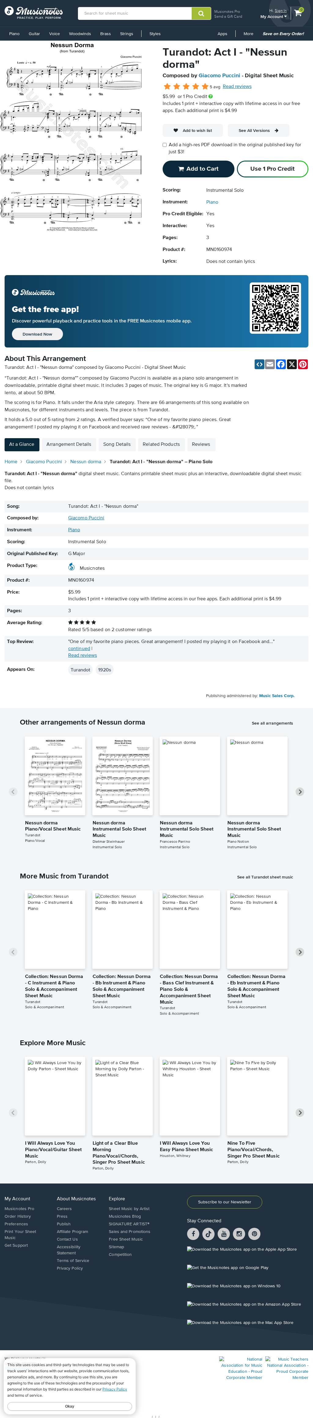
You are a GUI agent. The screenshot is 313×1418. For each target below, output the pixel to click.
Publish (64, 1224)
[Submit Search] (201, 13)
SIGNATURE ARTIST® (129, 1224)
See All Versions (254, 130)
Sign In (281, 10)
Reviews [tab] (201, 444)
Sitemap (116, 1247)
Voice (54, 34)
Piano (14, 34)
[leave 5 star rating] (205, 86)
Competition (120, 1255)
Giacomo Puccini (219, 75)
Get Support (16, 1245)
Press (62, 1216)
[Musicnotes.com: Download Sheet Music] (34, 12)
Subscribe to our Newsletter (224, 1202)
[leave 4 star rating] (196, 86)
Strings (126, 34)
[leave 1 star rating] (167, 86)
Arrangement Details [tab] (68, 444)
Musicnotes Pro (227, 11)
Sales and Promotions (129, 1232)
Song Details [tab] (117, 444)
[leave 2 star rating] (177, 86)
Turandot (80, 669)
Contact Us (67, 1239)
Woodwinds (80, 34)
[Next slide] (300, 791)
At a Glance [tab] (21, 444)
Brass (105, 34)
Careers (64, 1209)
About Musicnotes (76, 1199)
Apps (222, 34)
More (250, 36)
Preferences (16, 1224)
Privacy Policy (70, 1268)
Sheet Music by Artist (129, 1209)
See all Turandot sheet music (265, 876)
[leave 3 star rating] (186, 86)
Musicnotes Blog (125, 1216)
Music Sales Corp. (277, 696)
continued (79, 648)
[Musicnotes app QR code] (275, 311)
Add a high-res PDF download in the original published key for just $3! (235, 149)
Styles (155, 34)
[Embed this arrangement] (259, 364)
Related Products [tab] (161, 444)
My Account (272, 16)
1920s (104, 669)
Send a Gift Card (228, 16)
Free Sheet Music (126, 1239)
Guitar (34, 34)
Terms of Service (73, 1261)
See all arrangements (272, 723)
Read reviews (237, 86)
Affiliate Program (72, 1232)
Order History (18, 1216)
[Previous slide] (13, 791)
